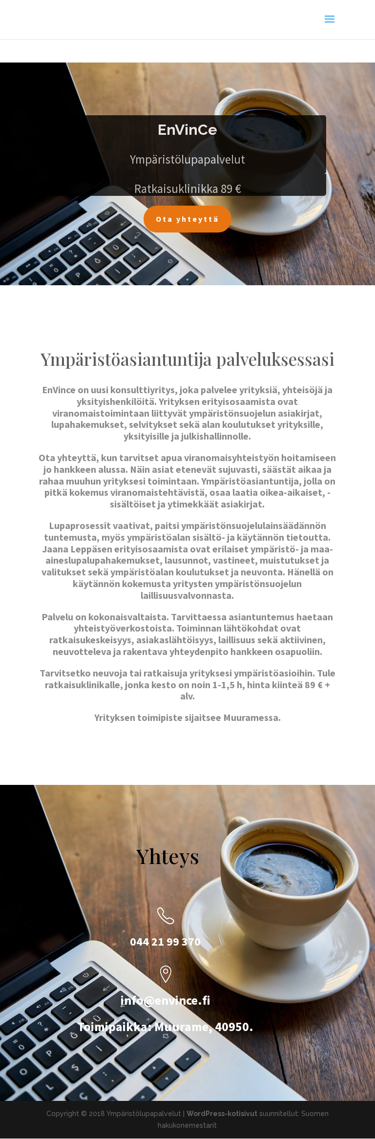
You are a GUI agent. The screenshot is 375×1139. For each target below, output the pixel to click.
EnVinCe (187, 129)
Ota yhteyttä (187, 219)
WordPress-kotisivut (222, 1114)
